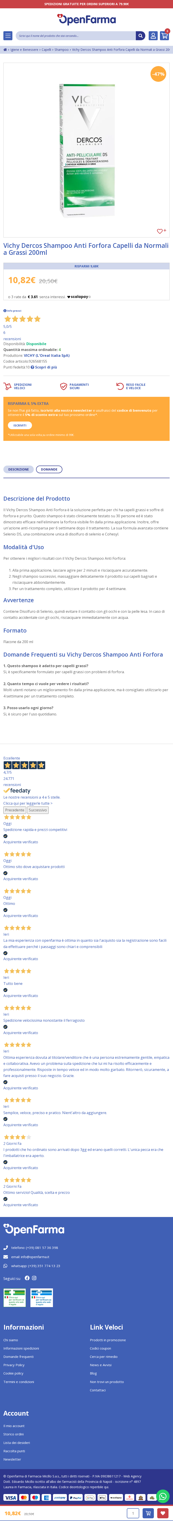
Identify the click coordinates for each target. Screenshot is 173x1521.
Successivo (38, 810)
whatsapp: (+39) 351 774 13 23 (35, 1265)
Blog (93, 1373)
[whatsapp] (163, 1496)
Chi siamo (10, 1340)
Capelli (46, 49)
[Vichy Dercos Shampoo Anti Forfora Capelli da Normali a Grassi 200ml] (86, 150)
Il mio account (14, 1425)
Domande (49, 469)
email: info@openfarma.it (30, 1257)
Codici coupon (100, 1348)
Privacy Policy (14, 1365)
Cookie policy (13, 1373)
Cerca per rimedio (104, 1356)
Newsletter (12, 1459)
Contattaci (98, 1390)
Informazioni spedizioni (21, 1348)
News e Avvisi (101, 1365)
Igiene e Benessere (24, 49)
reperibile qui (99, 1487)
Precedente (14, 810)
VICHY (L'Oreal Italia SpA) (47, 355)
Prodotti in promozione (108, 1340)
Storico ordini (13, 1434)
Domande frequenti (18, 1356)
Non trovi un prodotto (107, 1381)
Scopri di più (45, 367)
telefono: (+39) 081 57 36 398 (34, 1247)
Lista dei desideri (16, 1442)
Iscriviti (20, 425)
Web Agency (132, 1476)
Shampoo (62, 49)
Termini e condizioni (18, 1381)
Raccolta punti (14, 1451)
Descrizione (18, 469)
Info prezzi (14, 310)
